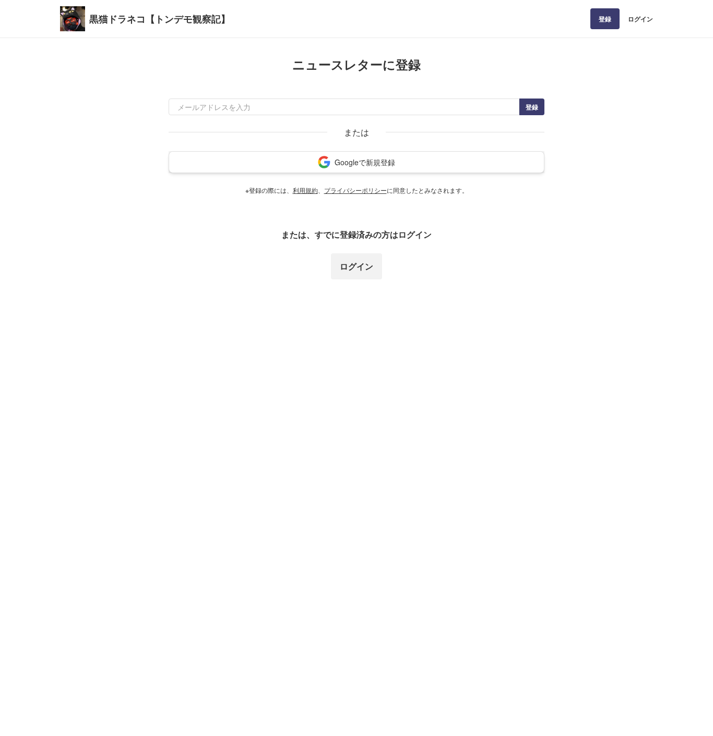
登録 (605, 18)
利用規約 (305, 190)
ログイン (640, 19)
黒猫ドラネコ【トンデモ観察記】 (159, 19)
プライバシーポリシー (355, 190)
